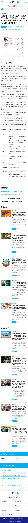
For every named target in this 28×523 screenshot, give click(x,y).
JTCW (4, 29)
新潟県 (4, 470)
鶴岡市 (19, 475)
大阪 (10, 470)
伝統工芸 (17, 26)
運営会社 (12, 518)
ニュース (7, 9)
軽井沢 (4, 478)
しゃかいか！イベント (6, 506)
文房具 (10, 478)
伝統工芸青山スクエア (14, 29)
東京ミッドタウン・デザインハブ (10, 473)
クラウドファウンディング (9, 475)
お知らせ (12, 9)
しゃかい (14, 2)
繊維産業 (23, 473)
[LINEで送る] (19, 201)
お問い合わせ (5, 518)
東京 (23, 26)
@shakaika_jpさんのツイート (7, 514)
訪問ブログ (3, 501)
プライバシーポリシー (20, 518)
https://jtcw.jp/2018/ (14, 167)
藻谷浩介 (17, 478)
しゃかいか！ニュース (6, 510)
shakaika (10, 521)
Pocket (14, 201)
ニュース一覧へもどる (14, 485)
